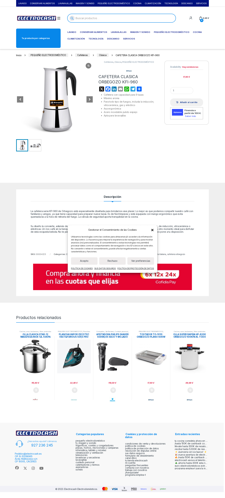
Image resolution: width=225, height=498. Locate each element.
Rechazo (112, 260)
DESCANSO (187, 3)
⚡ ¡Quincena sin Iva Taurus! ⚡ (191, 452)
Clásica (103, 55)
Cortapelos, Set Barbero (105, 331)
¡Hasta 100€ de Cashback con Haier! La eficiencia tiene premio (191, 443)
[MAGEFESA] (35, 400)
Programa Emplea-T (135, 474)
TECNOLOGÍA (171, 3)
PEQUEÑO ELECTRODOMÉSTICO (114, 3)
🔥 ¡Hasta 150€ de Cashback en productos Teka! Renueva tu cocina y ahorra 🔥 (191, 457)
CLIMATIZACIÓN (153, 3)
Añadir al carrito (188, 102)
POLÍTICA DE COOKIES (82, 268)
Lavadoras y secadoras (88, 457)
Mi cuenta (130, 462)
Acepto (84, 260)
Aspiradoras (82, 467)
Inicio (19, 55)
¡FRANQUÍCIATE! (132, 472)
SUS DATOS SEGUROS (105, 268)
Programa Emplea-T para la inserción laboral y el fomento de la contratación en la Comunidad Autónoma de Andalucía (191, 468)
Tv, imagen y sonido (86, 443)
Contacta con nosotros (137, 467)
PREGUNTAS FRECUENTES (136, 465)
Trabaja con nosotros (136, 470)
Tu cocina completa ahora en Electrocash (191, 441)
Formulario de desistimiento (139, 455)
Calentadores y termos (87, 464)
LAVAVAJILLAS (65, 3)
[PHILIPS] (112, 400)
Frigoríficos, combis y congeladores (94, 445)
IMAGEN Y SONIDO (85, 3)
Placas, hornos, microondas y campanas (97, 447)
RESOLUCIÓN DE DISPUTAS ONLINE (140, 450)
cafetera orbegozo (176, 254)
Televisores (81, 455)
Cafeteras (82, 55)
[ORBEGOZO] (151, 400)
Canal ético (131, 458)
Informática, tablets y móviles (91, 450)
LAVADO (22, 3)
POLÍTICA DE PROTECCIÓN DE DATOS (135, 268)
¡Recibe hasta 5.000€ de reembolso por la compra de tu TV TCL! (191, 449)
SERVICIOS (201, 3)
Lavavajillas (81, 459)
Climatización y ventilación (89, 452)
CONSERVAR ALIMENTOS (42, 3)
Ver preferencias (140, 260)
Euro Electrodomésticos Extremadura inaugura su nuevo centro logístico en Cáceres (191, 466)
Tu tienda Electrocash (136, 460)
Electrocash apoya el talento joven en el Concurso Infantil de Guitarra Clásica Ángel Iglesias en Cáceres (191, 460)
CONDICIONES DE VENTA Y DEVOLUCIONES (145, 443)
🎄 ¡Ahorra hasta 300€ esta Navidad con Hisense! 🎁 (191, 463)
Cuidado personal (121, 331)
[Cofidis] (112, 276)
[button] (152, 229)
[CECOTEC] (74, 400)
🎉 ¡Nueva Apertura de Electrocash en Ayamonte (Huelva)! (191, 455)
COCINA (137, 3)
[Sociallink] (17, 468)
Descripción (112, 196)
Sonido (79, 469)
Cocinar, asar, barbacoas (29, 331)
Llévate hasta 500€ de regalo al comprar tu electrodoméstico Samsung (191, 446)
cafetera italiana (158, 254)
